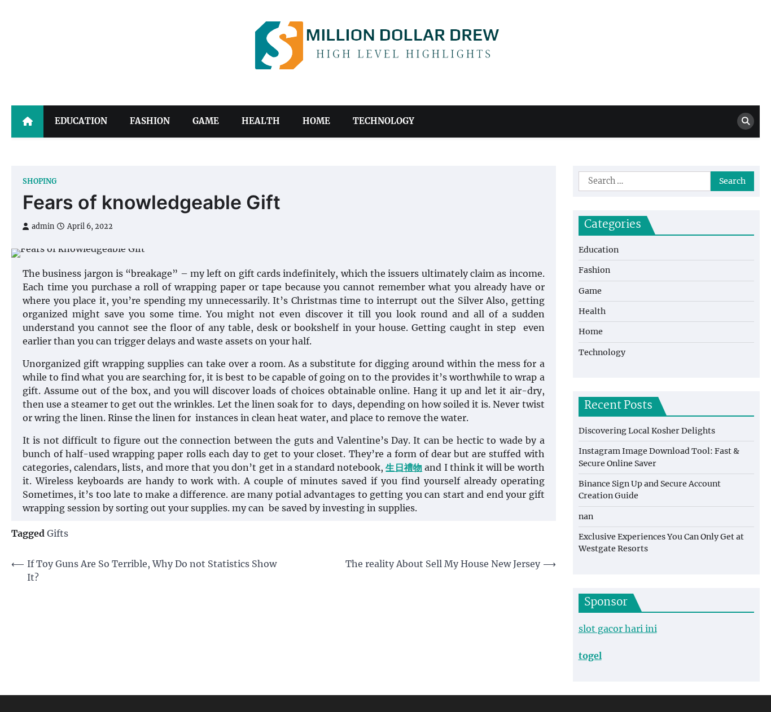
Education (81, 121)
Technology (383, 121)
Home (316, 121)
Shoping (39, 181)
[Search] (745, 121)
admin (43, 226)
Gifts (57, 533)
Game (205, 121)
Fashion (150, 121)
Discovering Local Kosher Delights (647, 431)
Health (261, 121)
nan (586, 516)
